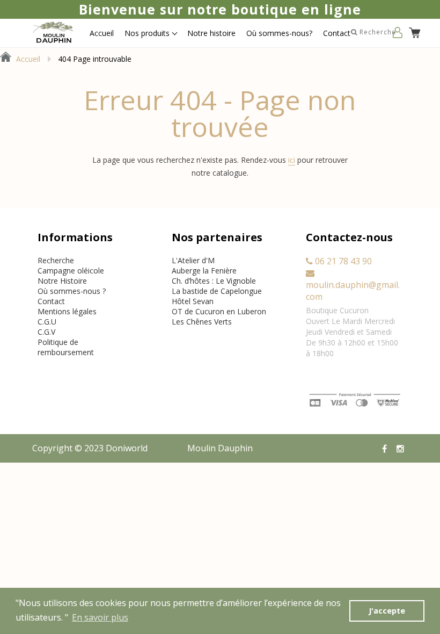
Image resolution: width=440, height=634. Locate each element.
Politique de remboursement (66, 347)
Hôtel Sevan (193, 301)
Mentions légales (67, 311)
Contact (336, 33)
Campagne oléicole (71, 270)
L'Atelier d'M (193, 260)
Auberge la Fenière (204, 270)
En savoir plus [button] (100, 617)
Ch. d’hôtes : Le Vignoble (214, 281)
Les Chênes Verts (202, 321)
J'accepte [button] (387, 611)
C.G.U (47, 321)
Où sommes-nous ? (72, 291)
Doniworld (127, 448)
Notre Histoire (62, 281)
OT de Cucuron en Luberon (219, 311)
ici (291, 160)
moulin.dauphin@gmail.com (353, 290)
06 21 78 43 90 (342, 261)
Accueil (102, 33)
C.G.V (46, 332)
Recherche (56, 260)
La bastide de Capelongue (217, 291)
